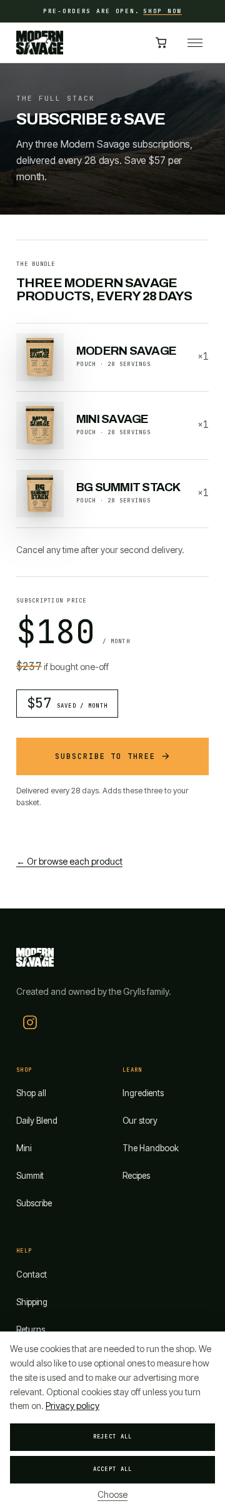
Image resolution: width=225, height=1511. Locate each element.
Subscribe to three (105, 756)
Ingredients (143, 1093)
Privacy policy (72, 1405)
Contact (31, 1274)
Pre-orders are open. (112, 11)
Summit (30, 1176)
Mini (23, 1148)
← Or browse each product (69, 861)
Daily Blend (37, 1121)
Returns (30, 1330)
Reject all (112, 1436)
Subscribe (34, 1203)
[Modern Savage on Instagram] (30, 1022)
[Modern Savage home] (39, 42)
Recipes (136, 1176)
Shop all (31, 1093)
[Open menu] (195, 42)
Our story (140, 1121)
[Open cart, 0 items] (161, 42)
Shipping (32, 1302)
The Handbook (150, 1148)
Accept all (112, 1469)
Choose (113, 1494)
